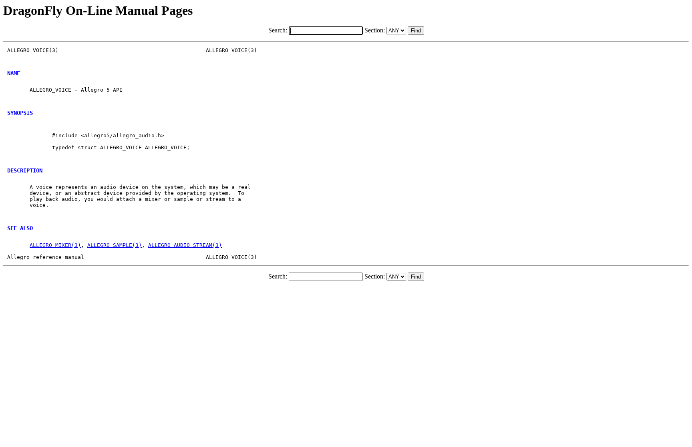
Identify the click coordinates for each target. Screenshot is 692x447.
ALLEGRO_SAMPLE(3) (114, 245)
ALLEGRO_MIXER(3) (55, 245)
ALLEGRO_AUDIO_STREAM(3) (185, 245)
